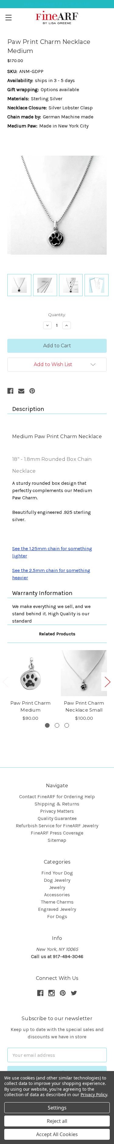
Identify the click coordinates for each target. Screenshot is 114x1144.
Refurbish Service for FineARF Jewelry (57, 825)
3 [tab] (66, 725)
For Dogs (57, 916)
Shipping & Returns (57, 804)
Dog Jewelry (57, 880)
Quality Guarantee (57, 818)
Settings (57, 1107)
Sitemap (57, 840)
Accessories (57, 895)
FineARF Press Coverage (57, 833)
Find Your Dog (57, 873)
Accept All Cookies (57, 1134)
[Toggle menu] (8, 17)
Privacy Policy (94, 1094)
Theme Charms (57, 902)
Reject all (57, 1121)
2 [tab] (57, 725)
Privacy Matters (57, 811)
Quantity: (57, 314)
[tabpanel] (30, 686)
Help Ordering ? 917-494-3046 (57, 4)
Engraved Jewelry (57, 909)
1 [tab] (47, 725)
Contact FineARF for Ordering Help (57, 796)
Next (107, 681)
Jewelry (57, 887)
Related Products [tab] (57, 633)
